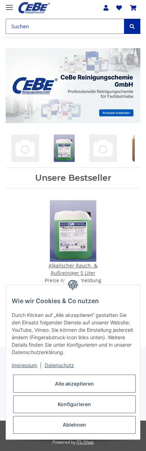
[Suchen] (132, 26)
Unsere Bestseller (73, 178)
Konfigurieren (74, 404)
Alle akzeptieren (74, 384)
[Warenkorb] (133, 8)
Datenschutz (59, 365)
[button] (106, 8)
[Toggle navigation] (9, 4)
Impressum (24, 365)
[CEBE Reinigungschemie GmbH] (34, 8)
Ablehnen (74, 425)
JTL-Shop (85, 442)
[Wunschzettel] (119, 8)
